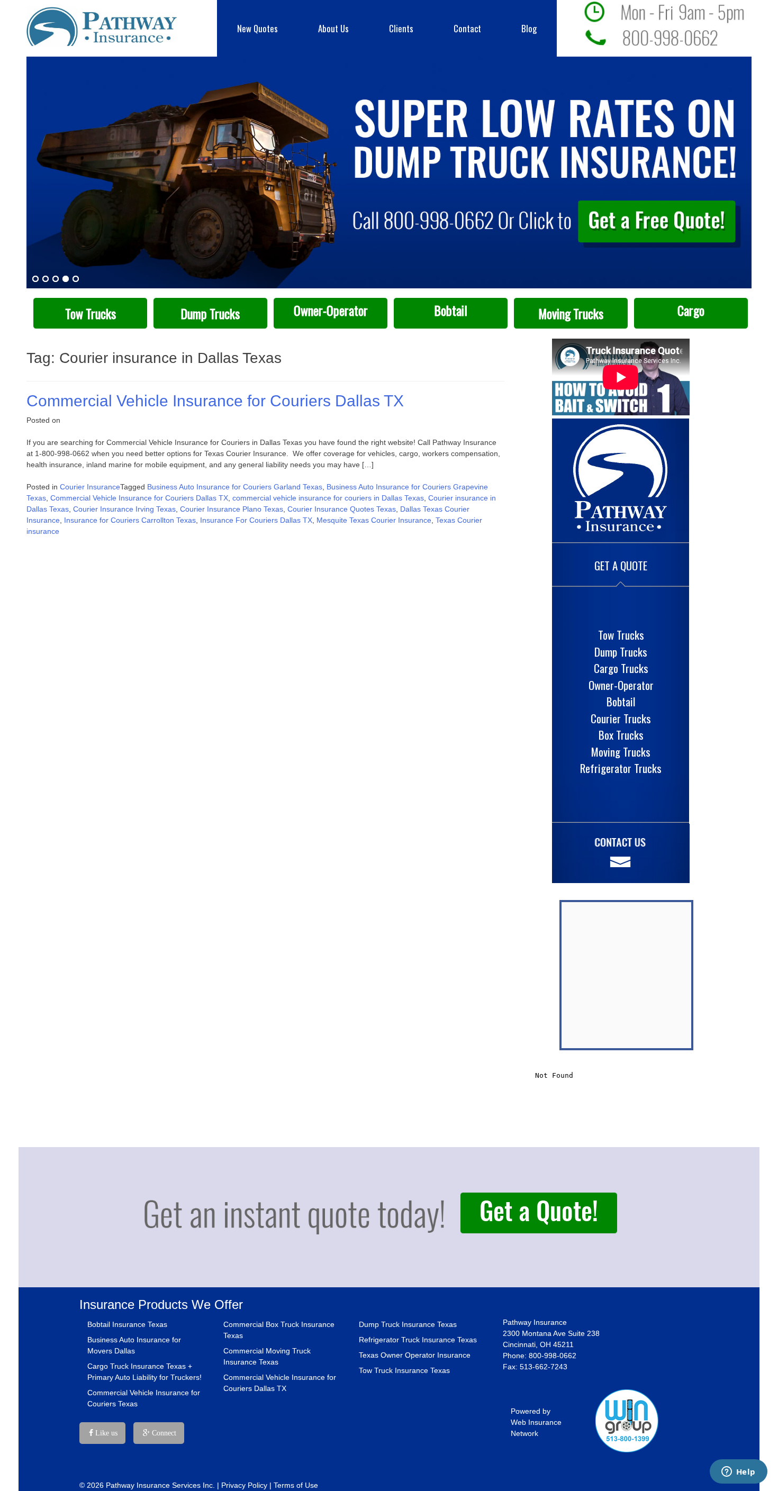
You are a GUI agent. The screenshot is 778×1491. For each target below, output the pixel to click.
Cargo (690, 310)
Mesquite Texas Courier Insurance (373, 520)
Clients (401, 28)
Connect (163, 1433)
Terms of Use (296, 1485)
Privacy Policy (244, 1485)
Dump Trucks (210, 313)
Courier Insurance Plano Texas (231, 509)
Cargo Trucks (621, 668)
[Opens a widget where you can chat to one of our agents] (738, 1472)
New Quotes (257, 28)
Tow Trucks (90, 313)
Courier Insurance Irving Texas (124, 509)
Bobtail (451, 310)
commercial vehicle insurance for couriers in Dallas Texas (328, 498)
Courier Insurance (90, 487)
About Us (333, 28)
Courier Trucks (621, 718)
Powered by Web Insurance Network (536, 1422)
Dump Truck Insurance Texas (408, 1324)
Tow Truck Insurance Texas (404, 1370)
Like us (105, 1433)
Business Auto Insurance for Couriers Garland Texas (234, 487)
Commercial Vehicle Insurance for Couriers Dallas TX (215, 401)
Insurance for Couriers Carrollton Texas (130, 520)
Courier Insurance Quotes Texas (341, 509)
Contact (467, 28)
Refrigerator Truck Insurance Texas (418, 1339)
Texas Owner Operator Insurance (415, 1355)
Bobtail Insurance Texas (127, 1324)
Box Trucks (621, 734)
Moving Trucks (570, 313)
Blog (529, 28)
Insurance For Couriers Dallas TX (256, 520)
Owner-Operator (331, 310)
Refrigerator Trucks (621, 768)
